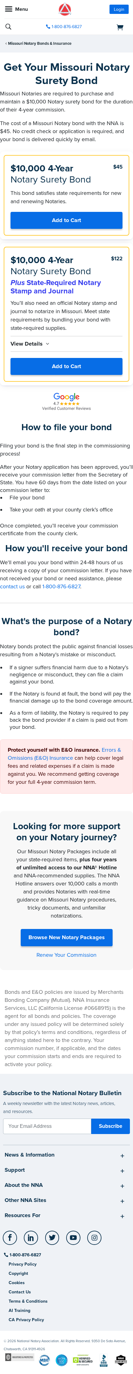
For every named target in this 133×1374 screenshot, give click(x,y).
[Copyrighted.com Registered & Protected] (19, 1357)
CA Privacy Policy (26, 1319)
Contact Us (20, 1292)
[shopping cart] (109, 26)
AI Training (19, 1310)
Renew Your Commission (66, 955)
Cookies (17, 1282)
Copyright (18, 1273)
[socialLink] (11, 1240)
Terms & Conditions (28, 1301)
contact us (12, 586)
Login (119, 9)
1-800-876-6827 (67, 26)
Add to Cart (66, 220)
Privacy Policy (22, 1264)
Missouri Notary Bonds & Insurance (39, 43)
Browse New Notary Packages (66, 937)
